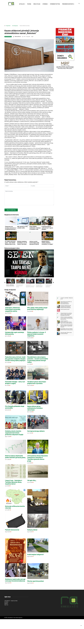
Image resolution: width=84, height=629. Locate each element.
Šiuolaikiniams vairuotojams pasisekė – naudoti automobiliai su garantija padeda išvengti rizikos (37, 359)
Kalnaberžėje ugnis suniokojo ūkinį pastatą (14, 333)
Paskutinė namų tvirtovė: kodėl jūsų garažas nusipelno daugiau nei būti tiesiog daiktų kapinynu (15, 358)
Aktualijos (21, 4)
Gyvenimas (45, 4)
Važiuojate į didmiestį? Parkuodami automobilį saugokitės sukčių (12, 309)
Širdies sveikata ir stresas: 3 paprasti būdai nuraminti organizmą (36, 334)
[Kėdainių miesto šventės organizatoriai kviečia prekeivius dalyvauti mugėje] (15, 422)
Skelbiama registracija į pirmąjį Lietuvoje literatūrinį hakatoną (15, 580)
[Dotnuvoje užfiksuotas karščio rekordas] (15, 496)
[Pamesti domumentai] (15, 521)
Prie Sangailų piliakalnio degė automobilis (14, 407)
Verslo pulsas (36, 4)
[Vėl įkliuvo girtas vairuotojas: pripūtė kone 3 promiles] (37, 373)
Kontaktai (6, 602)
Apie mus (6, 604)
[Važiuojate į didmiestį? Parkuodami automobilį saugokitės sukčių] (15, 299)
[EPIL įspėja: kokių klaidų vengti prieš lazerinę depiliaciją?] (37, 299)
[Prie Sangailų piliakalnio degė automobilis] (15, 397)
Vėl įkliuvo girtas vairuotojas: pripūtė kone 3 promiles (36, 382)
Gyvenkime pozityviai (55, 4)
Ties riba (29, 4)
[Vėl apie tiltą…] (37, 471)
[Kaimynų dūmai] (37, 521)
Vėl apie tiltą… (32, 480)
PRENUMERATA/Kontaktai (68, 4)
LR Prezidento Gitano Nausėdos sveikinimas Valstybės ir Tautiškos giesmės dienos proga (37, 458)
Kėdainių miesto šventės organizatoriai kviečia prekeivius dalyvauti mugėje (14, 432)
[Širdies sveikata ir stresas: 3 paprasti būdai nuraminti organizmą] (37, 323)
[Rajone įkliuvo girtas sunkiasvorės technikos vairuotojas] (37, 397)
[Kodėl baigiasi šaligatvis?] (37, 545)
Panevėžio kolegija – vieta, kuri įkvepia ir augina (15, 382)
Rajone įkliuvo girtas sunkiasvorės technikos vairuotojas (35, 408)
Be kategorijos (15, 25)
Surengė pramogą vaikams (36, 431)
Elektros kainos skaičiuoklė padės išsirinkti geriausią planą (15, 456)
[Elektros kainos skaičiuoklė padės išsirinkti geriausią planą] (15, 447)
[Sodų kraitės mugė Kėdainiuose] (15, 552)
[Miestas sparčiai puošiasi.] (37, 501)
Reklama (6, 603)
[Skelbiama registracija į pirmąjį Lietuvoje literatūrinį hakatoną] (15, 570)
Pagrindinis (8, 25)
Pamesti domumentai (12, 530)
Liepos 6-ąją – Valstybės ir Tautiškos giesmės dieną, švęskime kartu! (13, 482)
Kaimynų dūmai (32, 530)
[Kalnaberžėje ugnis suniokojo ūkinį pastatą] (15, 323)
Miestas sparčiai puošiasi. (35, 581)
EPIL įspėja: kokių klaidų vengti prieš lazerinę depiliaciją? (37, 308)
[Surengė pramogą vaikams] (37, 422)
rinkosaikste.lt (18, 36)
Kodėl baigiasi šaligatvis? (35, 554)
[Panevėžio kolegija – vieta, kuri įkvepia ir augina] (15, 373)
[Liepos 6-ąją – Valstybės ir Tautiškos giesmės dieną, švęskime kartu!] (15, 471)
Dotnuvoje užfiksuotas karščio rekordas (15, 507)
